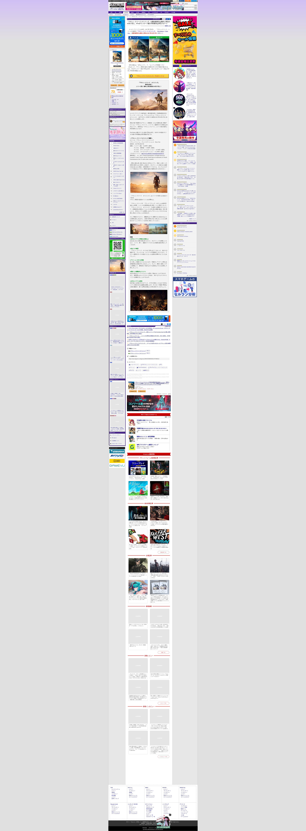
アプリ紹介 (148, 812)
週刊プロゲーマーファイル (118, 150)
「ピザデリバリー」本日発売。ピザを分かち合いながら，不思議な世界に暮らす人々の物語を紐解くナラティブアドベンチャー (138, 498)
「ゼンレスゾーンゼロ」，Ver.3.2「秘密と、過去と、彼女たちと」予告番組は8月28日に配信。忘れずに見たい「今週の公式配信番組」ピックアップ (159, 646)
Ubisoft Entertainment (116, 70)
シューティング (184, 812)
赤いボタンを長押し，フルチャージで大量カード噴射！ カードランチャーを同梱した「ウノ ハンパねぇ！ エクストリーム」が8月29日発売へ (138, 546)
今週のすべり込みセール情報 (118, 166)
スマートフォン (148, 804)
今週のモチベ (116, 148)
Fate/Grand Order (180, 241)
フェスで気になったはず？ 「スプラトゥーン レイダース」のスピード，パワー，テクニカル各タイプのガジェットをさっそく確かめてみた (117, 359)
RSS (110, 0)
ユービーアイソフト (116, 69)
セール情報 (148, 810)
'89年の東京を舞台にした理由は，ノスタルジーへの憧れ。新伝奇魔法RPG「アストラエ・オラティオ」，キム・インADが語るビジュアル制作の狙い (117, 429)
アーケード (182, 804)
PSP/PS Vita (182, 787)
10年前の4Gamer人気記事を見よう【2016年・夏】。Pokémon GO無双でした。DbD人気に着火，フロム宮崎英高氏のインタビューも (117, 322)
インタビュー (125, 14)
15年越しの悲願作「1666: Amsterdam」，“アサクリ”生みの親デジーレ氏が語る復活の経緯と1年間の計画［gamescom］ (117, 395)
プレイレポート (118, 14)
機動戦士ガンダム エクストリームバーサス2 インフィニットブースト (186, 261)
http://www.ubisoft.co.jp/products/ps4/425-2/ (153, 153)
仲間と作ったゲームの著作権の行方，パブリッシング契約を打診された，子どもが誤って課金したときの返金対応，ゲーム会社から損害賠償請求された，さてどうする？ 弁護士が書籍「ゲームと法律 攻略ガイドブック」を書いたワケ (159, 599)
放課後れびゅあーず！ (117, 207)
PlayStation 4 (161, 31)
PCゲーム (114, 230)
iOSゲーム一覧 (149, 815)
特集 (113, 101)
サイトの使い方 (125, 0)
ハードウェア (155, 12)
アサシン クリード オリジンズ (117, 63)
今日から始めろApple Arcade (119, 179)
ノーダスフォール (181, 245)
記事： (116, 121)
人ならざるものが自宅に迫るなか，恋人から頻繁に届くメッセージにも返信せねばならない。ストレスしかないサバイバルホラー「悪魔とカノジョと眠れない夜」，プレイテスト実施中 (138, 524)
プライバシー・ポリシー (153, 827)
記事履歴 (188, 0)
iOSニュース (149, 805)
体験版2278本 (121, 9)
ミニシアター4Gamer (117, 193)
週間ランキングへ (193, 218)
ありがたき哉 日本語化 (117, 198)
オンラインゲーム (116, 789)
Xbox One (132, 370)
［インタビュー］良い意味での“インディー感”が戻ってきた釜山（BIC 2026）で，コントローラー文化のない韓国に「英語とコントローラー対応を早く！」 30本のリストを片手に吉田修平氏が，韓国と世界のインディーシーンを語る (159, 750)
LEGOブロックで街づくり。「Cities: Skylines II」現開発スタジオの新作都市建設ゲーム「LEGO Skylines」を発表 (186, 185)
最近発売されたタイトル (141, 14)
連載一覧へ (122, 212)
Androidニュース (150, 807)
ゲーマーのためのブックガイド (118, 177)
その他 (182, 815)
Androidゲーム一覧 (150, 816)
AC (161, 12)
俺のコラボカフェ (116, 182)
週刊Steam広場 (116, 168)
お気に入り (182, 0)
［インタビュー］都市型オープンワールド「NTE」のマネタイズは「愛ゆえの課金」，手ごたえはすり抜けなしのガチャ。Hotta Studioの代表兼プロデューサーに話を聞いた (117, 412)
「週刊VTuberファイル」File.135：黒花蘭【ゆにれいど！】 (137, 645)
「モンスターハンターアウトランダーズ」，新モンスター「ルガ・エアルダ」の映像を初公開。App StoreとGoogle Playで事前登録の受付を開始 (186, 207)
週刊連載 (114, 795)
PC (115, 12)
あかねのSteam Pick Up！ (118, 209)
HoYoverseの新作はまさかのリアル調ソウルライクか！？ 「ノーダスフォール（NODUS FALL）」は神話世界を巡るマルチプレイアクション (186, 192)
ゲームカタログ (151, 14)
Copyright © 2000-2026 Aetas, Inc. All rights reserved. (153, 829)
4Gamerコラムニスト (117, 188)
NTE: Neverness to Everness (182, 236)
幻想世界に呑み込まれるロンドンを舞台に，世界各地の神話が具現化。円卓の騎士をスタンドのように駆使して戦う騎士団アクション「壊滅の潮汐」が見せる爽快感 (138, 697)
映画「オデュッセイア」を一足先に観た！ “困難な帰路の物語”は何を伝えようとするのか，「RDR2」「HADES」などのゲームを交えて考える (117, 305)
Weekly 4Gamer (116, 145)
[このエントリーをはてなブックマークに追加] (169, 19)
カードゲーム (184, 810)
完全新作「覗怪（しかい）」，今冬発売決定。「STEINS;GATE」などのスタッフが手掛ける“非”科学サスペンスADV (159, 477)
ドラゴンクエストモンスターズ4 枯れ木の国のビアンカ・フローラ (186, 255)
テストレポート (167, 807)
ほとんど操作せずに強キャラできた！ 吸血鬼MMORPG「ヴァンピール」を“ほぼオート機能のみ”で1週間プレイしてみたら (117, 342)
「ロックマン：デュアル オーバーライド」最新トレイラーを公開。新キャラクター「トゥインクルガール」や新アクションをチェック (186, 170)
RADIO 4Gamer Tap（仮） (118, 171)
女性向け (144, 12)
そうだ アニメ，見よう (117, 173)
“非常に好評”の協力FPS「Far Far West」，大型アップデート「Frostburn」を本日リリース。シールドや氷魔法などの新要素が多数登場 (159, 546)
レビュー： (120, 121)
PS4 (161, 364)
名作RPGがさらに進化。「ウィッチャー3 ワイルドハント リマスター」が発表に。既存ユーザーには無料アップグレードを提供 (186, 162)
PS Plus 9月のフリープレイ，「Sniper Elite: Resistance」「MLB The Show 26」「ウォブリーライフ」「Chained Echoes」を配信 (137, 477)
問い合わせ (132, 0)
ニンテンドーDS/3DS (133, 804)
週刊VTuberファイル (117, 155)
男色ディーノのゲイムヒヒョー (118, 159)
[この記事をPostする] (161, 19)
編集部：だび (168, 25)
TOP (111, 12)
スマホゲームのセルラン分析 (118, 162)
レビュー (111, 14)
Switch (132, 12)
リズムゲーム (184, 813)
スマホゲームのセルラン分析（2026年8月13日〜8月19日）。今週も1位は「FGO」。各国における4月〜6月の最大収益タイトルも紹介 (159, 626)
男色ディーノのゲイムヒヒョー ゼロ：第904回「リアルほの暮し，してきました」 (138, 625)
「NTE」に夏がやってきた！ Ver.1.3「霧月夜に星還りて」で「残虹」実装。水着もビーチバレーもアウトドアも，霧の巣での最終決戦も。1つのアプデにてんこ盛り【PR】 (138, 597)
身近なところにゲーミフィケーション (118, 201)
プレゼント (114, 219)
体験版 (113, 792)
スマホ (137, 12)
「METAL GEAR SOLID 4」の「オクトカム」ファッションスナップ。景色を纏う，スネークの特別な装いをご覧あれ (117, 288)
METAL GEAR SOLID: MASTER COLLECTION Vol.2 (186, 267)
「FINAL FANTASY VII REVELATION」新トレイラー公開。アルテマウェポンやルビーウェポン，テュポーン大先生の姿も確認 (186, 147)
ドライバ (114, 225)
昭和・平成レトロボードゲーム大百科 (118, 185)
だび (146, 370)
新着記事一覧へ (163, 552)
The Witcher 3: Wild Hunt (182, 273)
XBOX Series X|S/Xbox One (117, 232)
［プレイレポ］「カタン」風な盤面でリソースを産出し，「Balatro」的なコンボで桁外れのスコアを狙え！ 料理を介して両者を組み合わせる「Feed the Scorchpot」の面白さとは (138, 675)
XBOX (120, 12)
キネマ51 (115, 204)
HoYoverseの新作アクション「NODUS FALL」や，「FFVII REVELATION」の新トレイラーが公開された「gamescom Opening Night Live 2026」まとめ (186, 200)
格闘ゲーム (183, 808)
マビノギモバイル (181, 250)
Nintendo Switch (115, 236)
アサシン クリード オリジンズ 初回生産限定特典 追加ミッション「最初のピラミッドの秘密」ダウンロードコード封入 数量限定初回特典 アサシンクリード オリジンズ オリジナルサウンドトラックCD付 (152, 383)
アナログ (166, 12)
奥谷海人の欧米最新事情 (118, 143)
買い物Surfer (115, 195)
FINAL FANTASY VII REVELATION (184, 231)
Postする (164, 324)
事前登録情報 (149, 808)
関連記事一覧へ (168, 326)
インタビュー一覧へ (163, 756)
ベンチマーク (167, 813)
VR (149, 12)
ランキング (194, 0)
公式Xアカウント (116, 0)
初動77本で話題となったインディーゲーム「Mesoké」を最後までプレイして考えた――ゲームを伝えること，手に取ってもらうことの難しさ (117, 376)
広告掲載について (115, 440)
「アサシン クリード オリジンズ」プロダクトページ (150, 76)
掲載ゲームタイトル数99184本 (116, 8)
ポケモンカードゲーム (182, 227)
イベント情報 (184, 807)
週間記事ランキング (116, 216)
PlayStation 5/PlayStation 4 (117, 234)
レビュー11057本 (113, 9)
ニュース (114, 99)
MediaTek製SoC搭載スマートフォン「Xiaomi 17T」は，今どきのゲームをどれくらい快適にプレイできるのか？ (159, 675)
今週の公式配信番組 (117, 153)
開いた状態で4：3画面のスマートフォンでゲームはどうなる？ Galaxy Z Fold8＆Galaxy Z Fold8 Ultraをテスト (159, 697)
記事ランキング (115, 798)
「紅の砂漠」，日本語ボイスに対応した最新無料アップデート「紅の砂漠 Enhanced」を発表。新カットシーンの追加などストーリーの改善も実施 (186, 215)
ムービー (132, 14)
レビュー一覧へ (163, 703)
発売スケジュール (133, 795)
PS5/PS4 (126, 12)
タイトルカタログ (133, 797)
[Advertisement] (149, 773)
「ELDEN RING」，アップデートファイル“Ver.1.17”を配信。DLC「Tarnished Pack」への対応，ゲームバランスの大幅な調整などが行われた (159, 523)
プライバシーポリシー (116, 434)
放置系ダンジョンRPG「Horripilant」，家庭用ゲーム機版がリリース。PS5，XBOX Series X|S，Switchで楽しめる (159, 498)
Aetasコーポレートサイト (117, 443)
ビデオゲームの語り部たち (118, 190)
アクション (132, 367)
